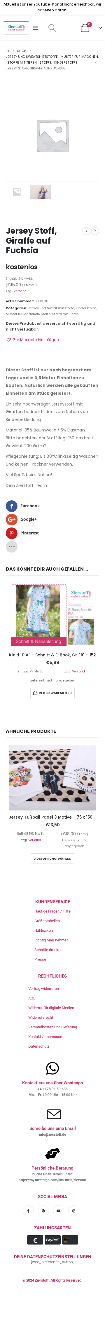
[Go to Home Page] (7, 51)
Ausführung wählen (52, 858)
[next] (95, 231)
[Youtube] (58, 1210)
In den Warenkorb (55, 693)
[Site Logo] (16, 27)
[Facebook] (28, 1210)
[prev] (86, 231)
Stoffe (45, 314)
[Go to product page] (52, 615)
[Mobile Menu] (37, 28)
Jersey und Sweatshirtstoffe (51, 308)
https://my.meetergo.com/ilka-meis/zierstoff (52, 1180)
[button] (52, 28)
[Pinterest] (43, 1210)
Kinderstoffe (86, 308)
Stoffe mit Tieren (65, 314)
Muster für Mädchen (22, 314)
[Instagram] (73, 1210)
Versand (20, 291)
